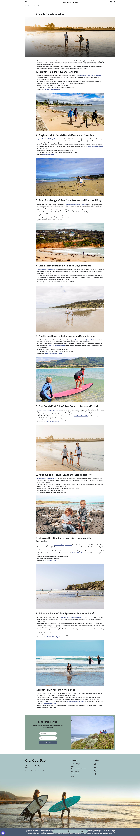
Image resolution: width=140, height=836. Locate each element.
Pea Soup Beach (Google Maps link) (47, 478)
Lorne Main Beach (51, 283)
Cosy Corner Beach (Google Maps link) (90, 75)
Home (26, 6)
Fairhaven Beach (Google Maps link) (71, 617)
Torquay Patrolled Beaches (52, 89)
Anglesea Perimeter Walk (95, 147)
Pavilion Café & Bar (77, 553)
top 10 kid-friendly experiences (75, 701)
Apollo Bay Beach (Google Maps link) (83, 340)
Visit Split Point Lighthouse (55, 637)
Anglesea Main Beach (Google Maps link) (48, 139)
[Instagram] (95, 770)
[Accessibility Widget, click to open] (3, 833)
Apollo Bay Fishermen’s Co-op (56, 345)
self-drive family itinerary (48, 703)
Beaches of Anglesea (48, 154)
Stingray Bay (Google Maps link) (63, 545)
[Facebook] (95, 764)
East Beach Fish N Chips (81, 416)
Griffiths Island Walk (53, 422)
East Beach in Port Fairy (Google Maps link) (49, 410)
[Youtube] (95, 767)
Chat (81, 831)
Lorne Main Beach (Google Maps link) (47, 269)
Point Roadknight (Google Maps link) (76, 204)
